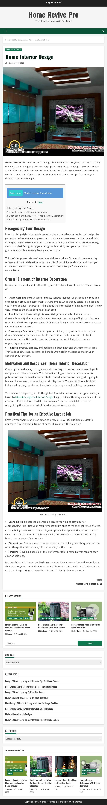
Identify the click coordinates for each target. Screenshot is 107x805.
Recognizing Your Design (20, 208)
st (6, 63)
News (19, 50)
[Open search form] (103, 31)
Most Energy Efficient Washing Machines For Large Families (31, 703)
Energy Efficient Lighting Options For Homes (24, 692)
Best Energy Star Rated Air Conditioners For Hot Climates (51, 626)
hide (40, 202)
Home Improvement (15, 618)
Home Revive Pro (53, 14)
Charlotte (77, 631)
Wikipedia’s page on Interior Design (33, 397)
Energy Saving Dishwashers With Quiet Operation (85, 626)
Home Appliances (47, 618)
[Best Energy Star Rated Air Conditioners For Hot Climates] (53, 611)
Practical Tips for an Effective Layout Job (28, 219)
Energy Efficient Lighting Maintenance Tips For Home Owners (17, 627)
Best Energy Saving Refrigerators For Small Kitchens (29, 708)
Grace (9, 634)
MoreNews (63, 801)
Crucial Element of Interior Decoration (27, 211)
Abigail (60, 786)
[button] (5, 31)
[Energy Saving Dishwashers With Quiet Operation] (86, 611)
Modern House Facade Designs (18, 714)
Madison (43, 631)
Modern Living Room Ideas (89, 581)
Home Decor (10, 50)
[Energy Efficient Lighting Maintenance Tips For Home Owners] (20, 611)
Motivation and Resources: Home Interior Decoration (35, 215)
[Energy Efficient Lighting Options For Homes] (66, 766)
